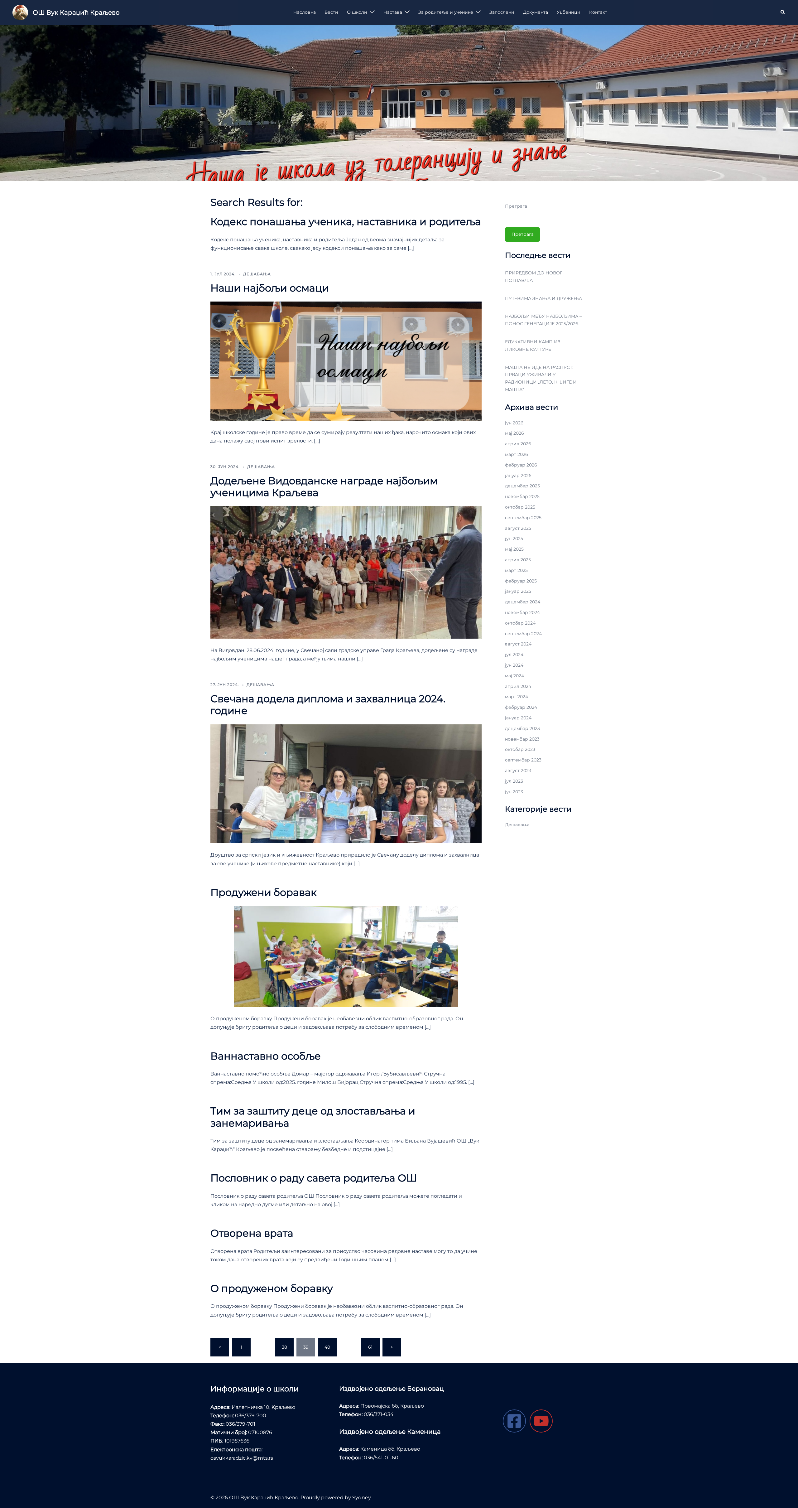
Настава (392, 12)
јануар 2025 (518, 591)
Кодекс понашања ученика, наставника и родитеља (345, 221)
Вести (331, 12)
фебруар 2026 (521, 465)
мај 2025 (514, 549)
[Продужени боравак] (346, 956)
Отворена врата (251, 1233)
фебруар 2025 (521, 581)
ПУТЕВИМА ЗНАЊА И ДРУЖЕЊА (543, 298)
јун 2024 (514, 665)
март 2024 (516, 696)
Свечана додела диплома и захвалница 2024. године (327, 705)
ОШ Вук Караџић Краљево (76, 12)
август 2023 (518, 770)
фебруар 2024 (521, 707)
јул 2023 (514, 781)
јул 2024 (514, 654)
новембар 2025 (522, 496)
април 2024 (518, 686)
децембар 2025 (522, 486)
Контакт (598, 12)
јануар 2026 (518, 475)
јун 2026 (514, 423)
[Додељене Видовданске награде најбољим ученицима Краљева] (346, 572)
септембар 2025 (523, 517)
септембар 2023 (523, 760)
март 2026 (516, 454)
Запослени (501, 12)
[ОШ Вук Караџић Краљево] (20, 12)
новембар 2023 (522, 739)
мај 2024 (514, 676)
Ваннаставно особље (265, 1056)
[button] (783, 12)
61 (370, 1347)
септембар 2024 (523, 633)
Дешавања (257, 274)
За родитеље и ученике (445, 12)
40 (327, 1347)
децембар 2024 (522, 602)
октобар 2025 (520, 507)
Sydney (361, 1498)
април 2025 (518, 560)
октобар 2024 (520, 623)
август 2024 (518, 644)
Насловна (304, 12)
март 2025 (516, 570)
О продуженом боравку (271, 1288)
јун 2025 (514, 538)
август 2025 (518, 528)
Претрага (516, 206)
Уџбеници (568, 12)
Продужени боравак (263, 892)
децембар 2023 (522, 728)
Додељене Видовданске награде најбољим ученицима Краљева (324, 487)
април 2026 (518, 444)
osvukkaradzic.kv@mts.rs (241, 1458)
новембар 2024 (522, 612)
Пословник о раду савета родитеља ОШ (313, 1178)
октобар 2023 (520, 749)
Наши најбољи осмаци (269, 288)
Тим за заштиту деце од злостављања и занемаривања (312, 1117)
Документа (535, 12)
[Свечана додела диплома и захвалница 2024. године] (346, 783)
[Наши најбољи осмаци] (346, 361)
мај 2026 (514, 433)
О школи (357, 12)
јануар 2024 (518, 718)
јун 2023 (514, 792)
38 (284, 1347)
